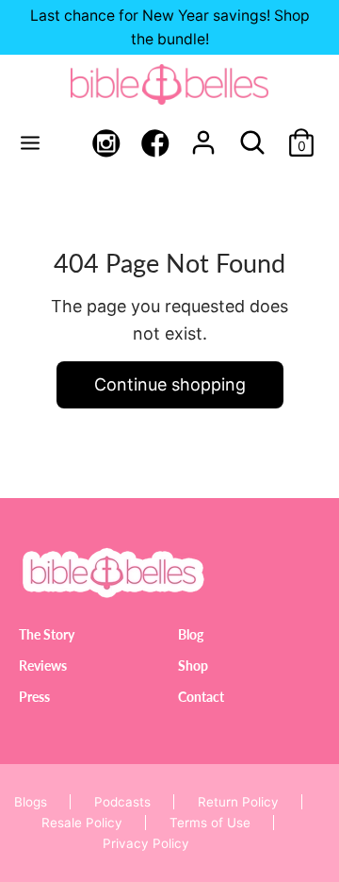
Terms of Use (210, 822)
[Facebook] (155, 145)
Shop (193, 665)
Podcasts (122, 801)
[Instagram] (106, 145)
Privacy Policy (146, 843)
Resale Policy (81, 822)
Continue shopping (170, 384)
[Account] (203, 136)
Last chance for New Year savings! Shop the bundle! (170, 27)
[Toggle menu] (30, 142)
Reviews (43, 665)
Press (34, 697)
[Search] (252, 136)
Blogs (30, 801)
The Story (46, 634)
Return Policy (238, 801)
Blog (190, 634)
